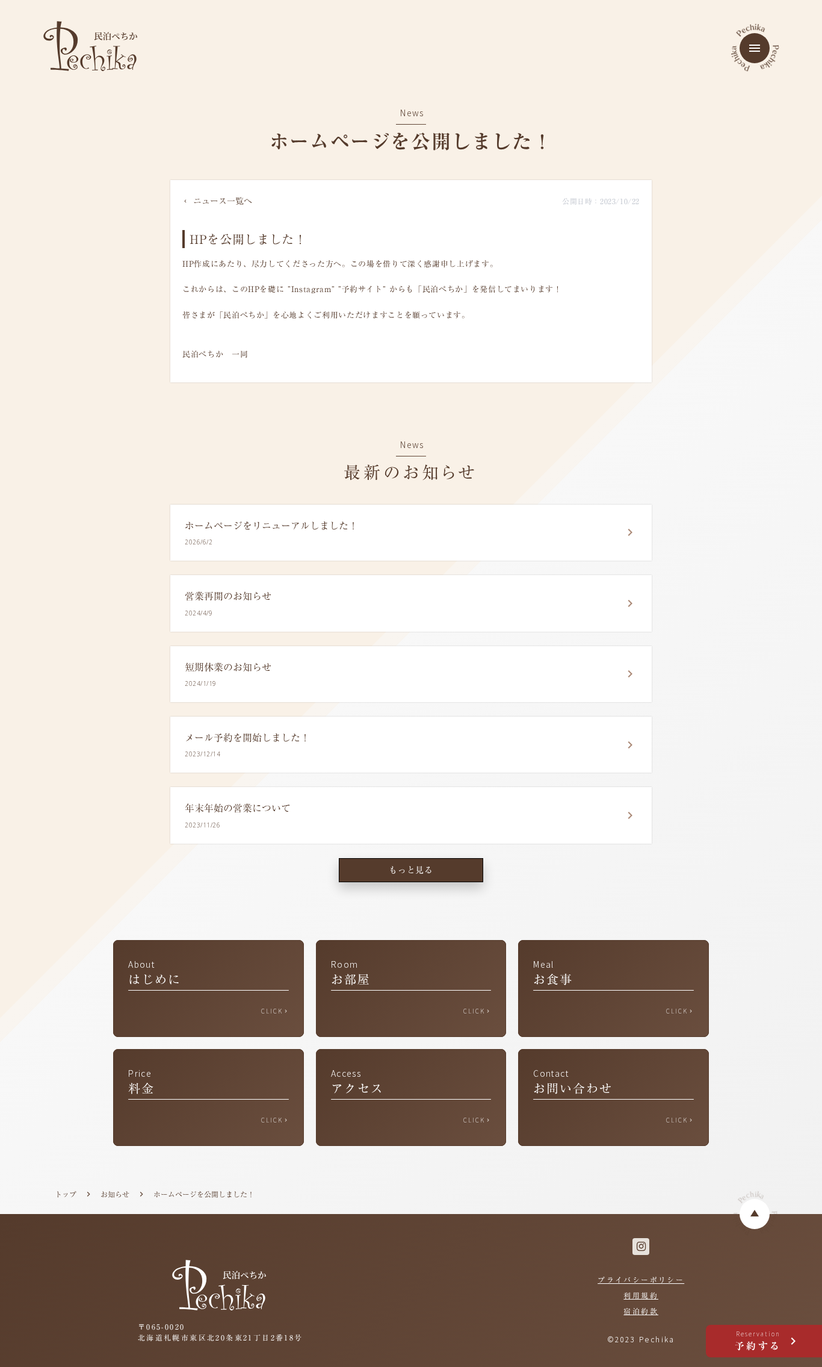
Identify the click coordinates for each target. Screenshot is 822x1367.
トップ (65, 1194)
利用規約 (640, 1295)
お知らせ (114, 1194)
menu (754, 48)
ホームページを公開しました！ (204, 1194)
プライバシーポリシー (641, 1279)
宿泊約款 (640, 1311)
